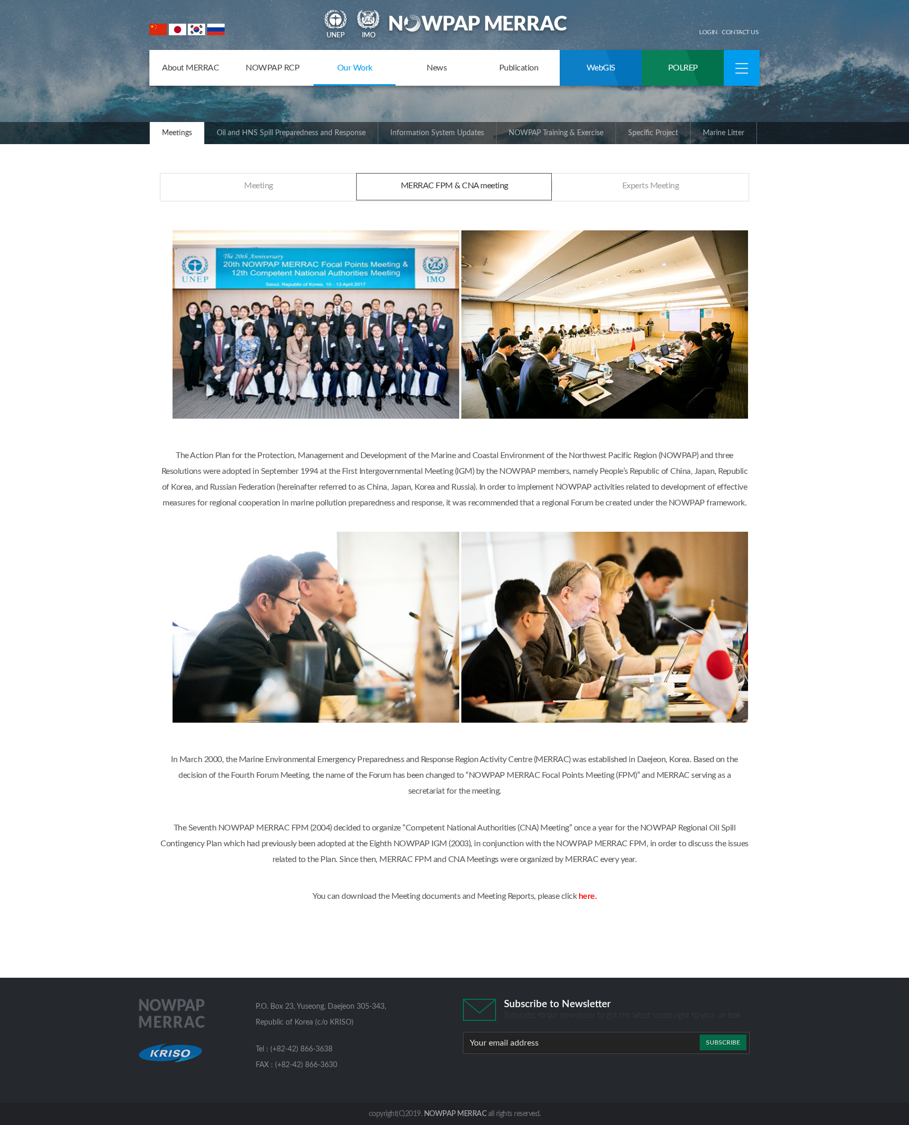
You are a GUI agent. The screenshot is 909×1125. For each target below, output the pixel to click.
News (437, 68)
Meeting (258, 185)
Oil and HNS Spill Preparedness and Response (291, 133)
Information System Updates (437, 133)
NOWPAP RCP (272, 68)
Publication (519, 68)
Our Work (354, 68)
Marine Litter (723, 133)
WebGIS (601, 68)
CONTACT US (740, 32)
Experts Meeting (650, 185)
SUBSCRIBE (723, 1042)
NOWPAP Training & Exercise (556, 133)
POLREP (683, 68)
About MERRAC (190, 68)
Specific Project (653, 133)
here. (588, 896)
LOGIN (708, 32)
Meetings (177, 133)
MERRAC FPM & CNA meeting (454, 185)
